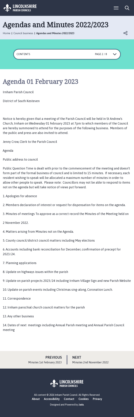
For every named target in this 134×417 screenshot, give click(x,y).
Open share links (125, 33)
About (36, 398)
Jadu (81, 404)
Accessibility (52, 398)
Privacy (97, 398)
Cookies (84, 398)
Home (6, 33)
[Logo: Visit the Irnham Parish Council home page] (20, 8)
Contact (69, 398)
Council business (23, 33)
